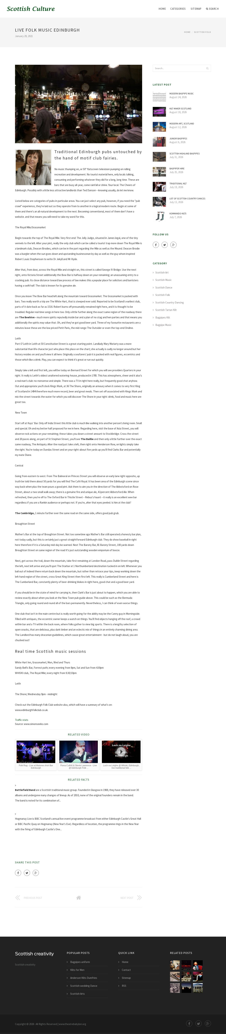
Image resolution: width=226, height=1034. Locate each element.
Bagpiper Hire (177, 168)
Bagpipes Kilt (162, 317)
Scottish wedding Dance (83, 985)
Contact (126, 970)
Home (162, 8)
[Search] (207, 68)
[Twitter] (27, 873)
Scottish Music (163, 280)
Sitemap (196, 8)
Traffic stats (21, 720)
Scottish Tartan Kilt (166, 310)
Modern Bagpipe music (182, 93)
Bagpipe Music (163, 325)
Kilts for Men (77, 970)
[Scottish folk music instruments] (175, 976)
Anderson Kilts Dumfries (83, 977)
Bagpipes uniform (80, 962)
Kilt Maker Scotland (180, 108)
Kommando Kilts (178, 213)
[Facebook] (18, 873)
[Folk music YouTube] (186, 965)
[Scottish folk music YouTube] (198, 965)
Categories (178, 8)
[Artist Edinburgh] (198, 976)
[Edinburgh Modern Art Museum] (198, 988)
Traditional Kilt (178, 183)
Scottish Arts (77, 993)
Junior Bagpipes (178, 138)
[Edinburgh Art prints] (186, 988)
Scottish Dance (163, 287)
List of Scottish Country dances (187, 198)
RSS (124, 985)
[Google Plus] (36, 873)
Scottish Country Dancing (169, 302)
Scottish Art (162, 272)
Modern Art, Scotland (182, 123)
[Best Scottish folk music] (186, 976)
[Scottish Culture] (30, 6)
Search (214, 8)
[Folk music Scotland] (175, 965)
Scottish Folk (202, 32)
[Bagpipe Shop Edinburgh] (175, 988)
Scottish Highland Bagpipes (185, 153)
